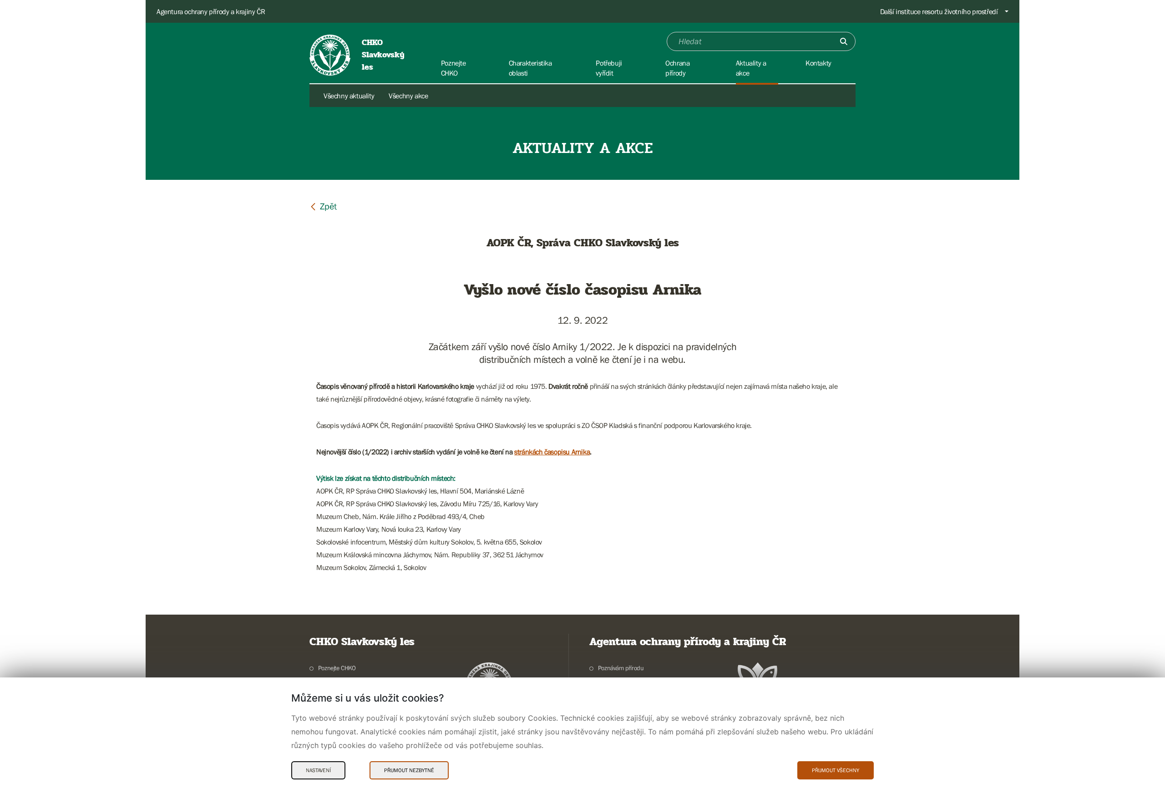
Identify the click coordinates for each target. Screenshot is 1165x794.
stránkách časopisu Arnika (552, 452)
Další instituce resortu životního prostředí (939, 11)
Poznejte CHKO (337, 668)
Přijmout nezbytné (409, 770)
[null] (323, 206)
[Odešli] (843, 41)
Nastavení (318, 770)
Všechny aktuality (349, 96)
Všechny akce (408, 96)
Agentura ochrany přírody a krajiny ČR (211, 11)
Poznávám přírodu (620, 668)
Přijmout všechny (835, 770)
